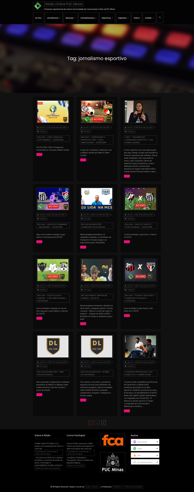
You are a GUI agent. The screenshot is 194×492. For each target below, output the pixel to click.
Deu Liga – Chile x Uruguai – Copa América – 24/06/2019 (50, 138)
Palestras (131, 131)
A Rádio (148, 18)
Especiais (122, 18)
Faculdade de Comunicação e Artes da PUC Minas (47, 452)
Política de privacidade (133, 487)
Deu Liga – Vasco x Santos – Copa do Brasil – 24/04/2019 (138, 225)
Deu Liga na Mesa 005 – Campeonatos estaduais (93, 225)
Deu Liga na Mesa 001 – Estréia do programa (95, 373)
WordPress (117, 487)
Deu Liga (87, 219)
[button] (160, 17)
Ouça (39, 154)
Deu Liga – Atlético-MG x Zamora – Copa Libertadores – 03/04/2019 (52, 298)
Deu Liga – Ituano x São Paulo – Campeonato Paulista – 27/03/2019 (140, 298)
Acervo (137, 18)
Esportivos (106, 18)
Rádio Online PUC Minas (64, 4)
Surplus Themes (92, 487)
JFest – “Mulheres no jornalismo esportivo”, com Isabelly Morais (139, 140)
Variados (43, 131)
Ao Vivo (38, 18)
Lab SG (42, 127)
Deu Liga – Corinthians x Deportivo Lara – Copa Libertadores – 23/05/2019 (93, 140)
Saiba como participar (76, 466)
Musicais (69, 18)
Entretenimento (87, 18)
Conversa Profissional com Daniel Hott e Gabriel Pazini (138, 373)
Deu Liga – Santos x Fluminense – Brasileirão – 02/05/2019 (52, 225)
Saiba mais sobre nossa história (47, 468)
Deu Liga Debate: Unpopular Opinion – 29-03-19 (94, 296)
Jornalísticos (52, 18)
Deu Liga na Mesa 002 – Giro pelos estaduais (50, 373)
